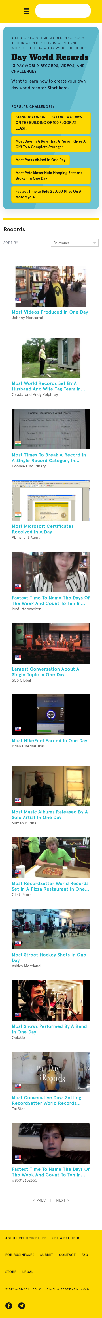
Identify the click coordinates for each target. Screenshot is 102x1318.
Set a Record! (66, 1238)
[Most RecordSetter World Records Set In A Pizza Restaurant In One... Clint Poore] (51, 858)
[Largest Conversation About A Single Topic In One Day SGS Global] (51, 643)
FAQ (85, 1255)
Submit (46, 1255)
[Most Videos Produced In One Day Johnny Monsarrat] (51, 286)
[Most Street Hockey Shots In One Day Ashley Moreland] (51, 929)
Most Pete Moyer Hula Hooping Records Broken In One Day (49, 176)
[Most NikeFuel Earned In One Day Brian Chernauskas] (51, 715)
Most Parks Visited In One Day (40, 160)
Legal (27, 1272)
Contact (67, 1255)
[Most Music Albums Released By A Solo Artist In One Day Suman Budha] (51, 786)
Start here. (58, 87)
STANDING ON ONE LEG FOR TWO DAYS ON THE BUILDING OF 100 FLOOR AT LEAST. (49, 122)
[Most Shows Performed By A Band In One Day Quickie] (51, 1000)
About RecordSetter (26, 1238)
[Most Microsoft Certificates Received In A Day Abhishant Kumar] (51, 501)
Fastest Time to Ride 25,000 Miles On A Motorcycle (48, 194)
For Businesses (20, 1255)
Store (11, 1272)
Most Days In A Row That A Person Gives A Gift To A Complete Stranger (51, 144)
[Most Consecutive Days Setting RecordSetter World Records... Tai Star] (51, 1072)
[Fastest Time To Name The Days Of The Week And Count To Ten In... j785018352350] (51, 1143)
